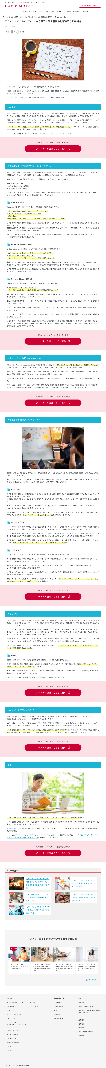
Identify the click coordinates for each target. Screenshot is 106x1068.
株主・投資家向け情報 (85, 1032)
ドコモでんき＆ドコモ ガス (16, 1002)
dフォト (32, 1002)
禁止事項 (57, 1014)
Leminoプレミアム (13, 1030)
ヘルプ (56, 1010)
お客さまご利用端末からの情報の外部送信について (89, 1011)
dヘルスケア (34, 1006)
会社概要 (81, 1028)
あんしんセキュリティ (14, 1014)
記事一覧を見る (92, 980)
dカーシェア (11, 1018)
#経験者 (21, 32)
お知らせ (85, 12)
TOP (5, 17)
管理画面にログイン (90, 5)
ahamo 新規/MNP (13, 1042)
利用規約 (81, 1002)
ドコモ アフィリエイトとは (27, 12)
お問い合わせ (58, 1018)
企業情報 (81, 1024)
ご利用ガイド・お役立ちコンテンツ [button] (67, 12)
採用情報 (81, 1035)
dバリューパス (12, 1006)
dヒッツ (9, 1046)
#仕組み (8, 32)
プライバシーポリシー (85, 1006)
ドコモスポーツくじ (13, 1034)
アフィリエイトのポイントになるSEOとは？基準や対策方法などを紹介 (43, 17)
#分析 (15, 32)
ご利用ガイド (58, 1002)
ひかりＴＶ (10, 1010)
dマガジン (10, 1050)
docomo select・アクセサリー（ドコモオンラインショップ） (16, 1024)
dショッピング (12, 1038)
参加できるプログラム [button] (45, 12)
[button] (8, 32)
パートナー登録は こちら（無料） (52, 148)
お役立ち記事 (13, 17)
